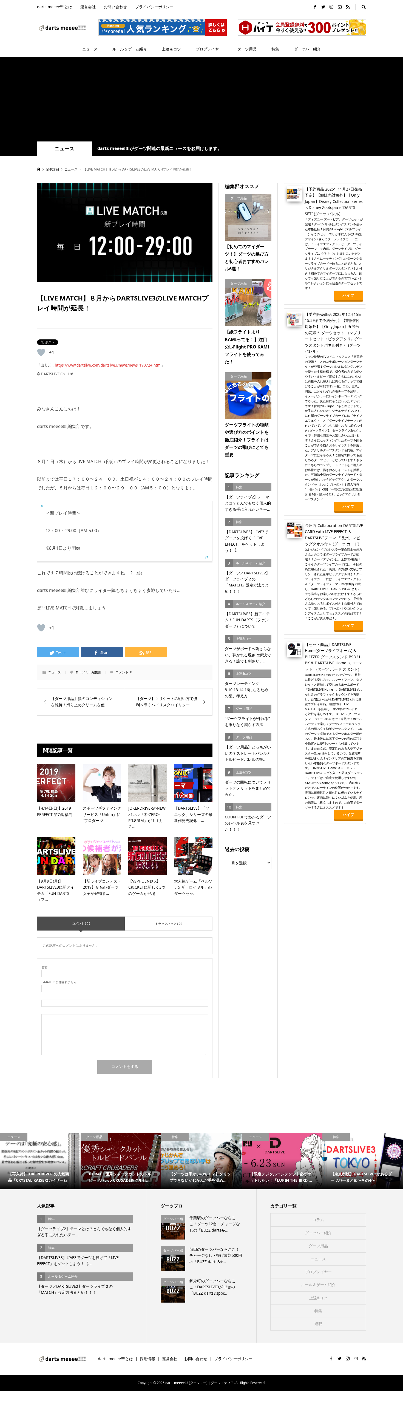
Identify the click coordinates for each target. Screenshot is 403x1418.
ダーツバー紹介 (307, 49)
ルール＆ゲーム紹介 (129, 49)
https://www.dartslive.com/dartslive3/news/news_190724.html (108, 365)
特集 (275, 49)
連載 (318, 1323)
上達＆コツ (171, 49)
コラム (318, 1219)
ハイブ (348, 295)
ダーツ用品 (247, 49)
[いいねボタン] (41, 352)
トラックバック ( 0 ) (168, 923)
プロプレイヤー (209, 49)
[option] (40, 1161)
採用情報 (147, 1358)
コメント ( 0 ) (81, 923)
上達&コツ (318, 1297)
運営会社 (88, 6)
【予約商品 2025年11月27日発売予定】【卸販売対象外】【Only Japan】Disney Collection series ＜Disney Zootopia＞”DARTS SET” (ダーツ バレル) (334, 201)
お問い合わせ (115, 6)
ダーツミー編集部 (88, 672)
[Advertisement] (201, 100)
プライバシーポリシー (154, 6)
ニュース (90, 49)
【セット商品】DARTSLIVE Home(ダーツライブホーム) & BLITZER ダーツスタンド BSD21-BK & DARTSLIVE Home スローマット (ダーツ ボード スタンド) (334, 657)
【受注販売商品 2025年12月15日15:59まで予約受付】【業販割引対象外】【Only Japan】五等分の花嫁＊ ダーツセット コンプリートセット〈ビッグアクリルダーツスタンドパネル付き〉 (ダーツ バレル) (333, 333)
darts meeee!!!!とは (54, 6)
